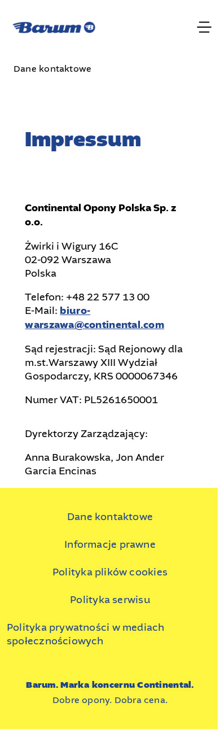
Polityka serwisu (109, 599)
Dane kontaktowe (110, 516)
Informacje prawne (110, 544)
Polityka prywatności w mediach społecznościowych (85, 634)
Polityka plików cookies (110, 572)
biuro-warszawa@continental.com (94, 318)
